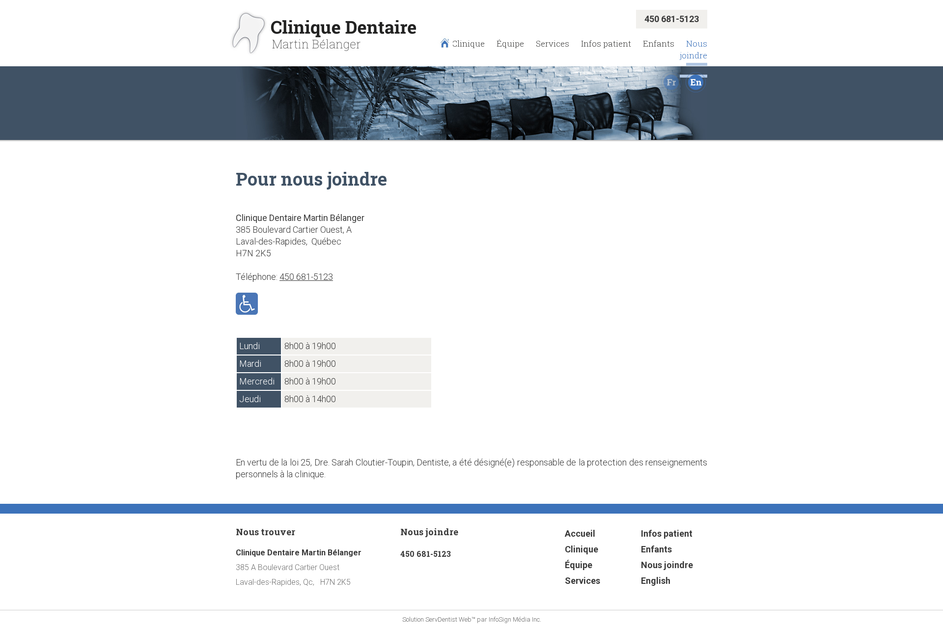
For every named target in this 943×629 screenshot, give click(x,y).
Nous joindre (693, 49)
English (655, 580)
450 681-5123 (306, 277)
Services (552, 43)
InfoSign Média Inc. (515, 619)
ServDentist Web (448, 619)
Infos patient (606, 43)
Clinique (468, 43)
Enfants (658, 43)
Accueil (580, 533)
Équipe (510, 43)
